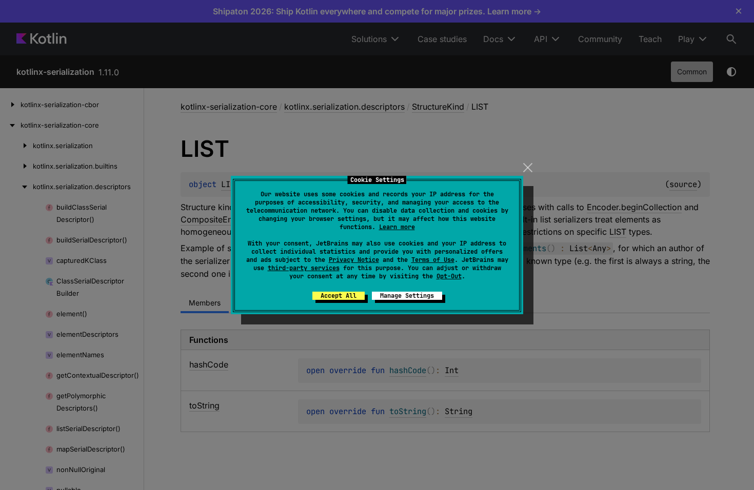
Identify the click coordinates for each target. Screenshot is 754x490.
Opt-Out (449, 276)
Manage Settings (407, 296)
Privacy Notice (354, 260)
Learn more (397, 227)
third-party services (304, 268)
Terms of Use (432, 260)
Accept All (338, 296)
